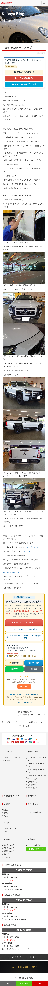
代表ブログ (7, 854)
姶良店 (5, 810)
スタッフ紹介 (33, 804)
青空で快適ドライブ (9, 722)
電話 (8, 983)
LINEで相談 (24, 983)
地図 (35, 669)
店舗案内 (7, 804)
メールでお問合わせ (35, 845)
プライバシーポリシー (28, 957)
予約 (40, 983)
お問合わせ (32, 839)
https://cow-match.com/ (12, 572)
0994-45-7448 (12, 653)
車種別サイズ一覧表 (11, 796)
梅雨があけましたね (36, 722)
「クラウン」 (27, 551)
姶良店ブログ (8, 848)
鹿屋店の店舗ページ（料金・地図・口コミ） (23, 656)
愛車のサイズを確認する (25, 72)
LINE (16, 669)
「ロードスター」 (32, 547)
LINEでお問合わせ (36, 849)
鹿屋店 (5, 813)
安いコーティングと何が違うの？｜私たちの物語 (25, 637)
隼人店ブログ (8, 845)
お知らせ (7, 839)
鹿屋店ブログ (8, 851)
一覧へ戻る (25, 726)
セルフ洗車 (31, 785)
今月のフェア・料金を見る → (24, 622)
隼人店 (5, 816)
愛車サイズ (16, 663)
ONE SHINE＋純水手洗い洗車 (25, 84)
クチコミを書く (24, 686)
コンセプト (8, 752)
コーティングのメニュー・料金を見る (24, 629)
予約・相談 (35, 663)
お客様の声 (32, 796)
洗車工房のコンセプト (11, 757)
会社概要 (6, 760)
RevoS (5, 831)
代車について (32, 788)
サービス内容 (33, 752)
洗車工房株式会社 (10, 828)
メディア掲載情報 (34, 812)
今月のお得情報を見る (26, 78)
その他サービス (33, 782)
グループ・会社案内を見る (24, 702)
